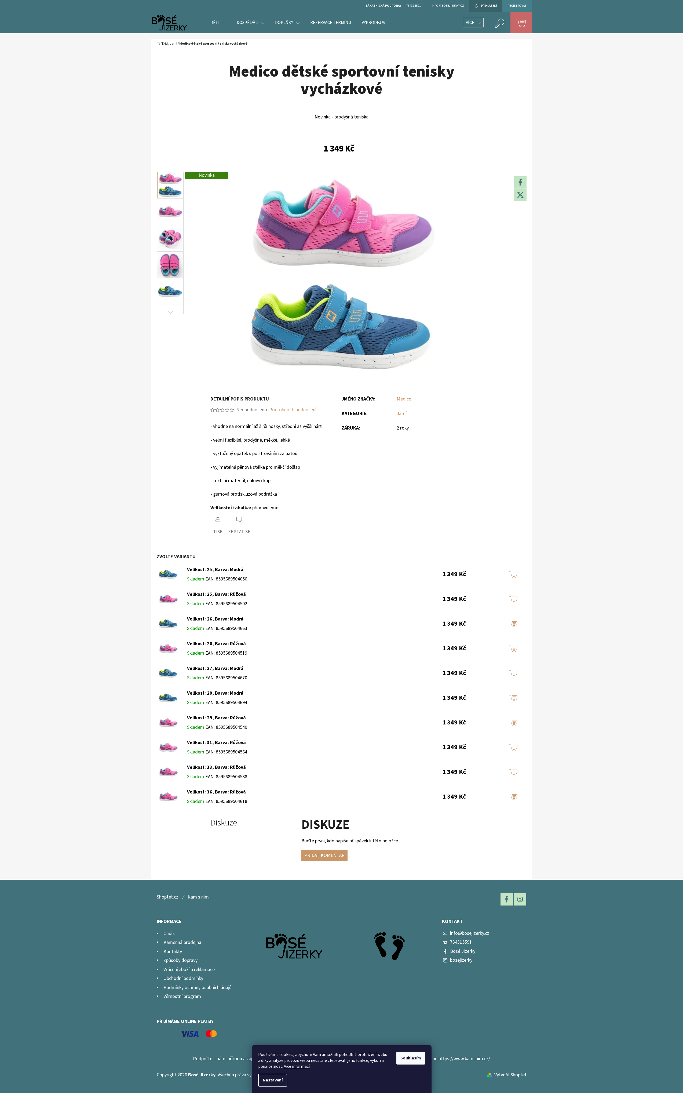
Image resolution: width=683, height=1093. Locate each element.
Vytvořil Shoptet (510, 1075)
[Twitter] (520, 195)
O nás (169, 933)
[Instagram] (520, 899)
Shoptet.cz (167, 897)
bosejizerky (461, 960)
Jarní (402, 413)
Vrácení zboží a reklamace (189, 969)
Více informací (297, 1066)
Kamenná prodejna (182, 942)
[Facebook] (520, 182)
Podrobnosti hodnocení (292, 409)
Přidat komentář (324, 855)
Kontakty (172, 951)
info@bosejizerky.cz (469, 933)
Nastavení (273, 1080)
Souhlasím (410, 1058)
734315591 (461, 942)
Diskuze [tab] (223, 823)
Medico (404, 399)
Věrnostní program (182, 996)
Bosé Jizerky (462, 951)
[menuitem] (218, 22)
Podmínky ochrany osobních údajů (197, 987)
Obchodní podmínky (183, 978)
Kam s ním (198, 897)
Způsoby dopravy (180, 960)
